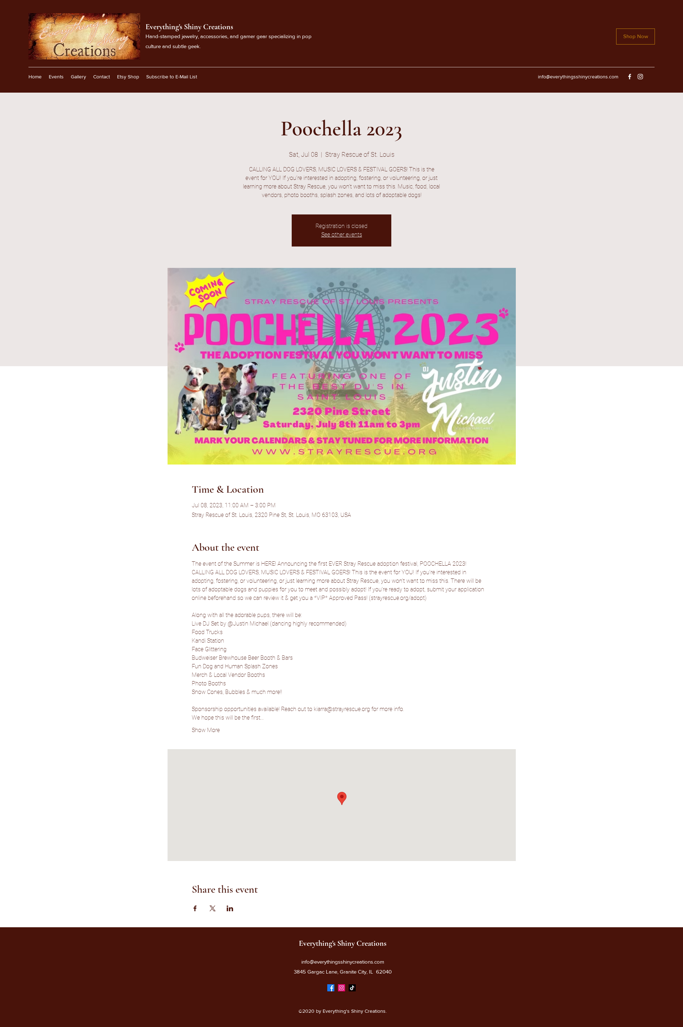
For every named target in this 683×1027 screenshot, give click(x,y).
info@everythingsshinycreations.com (578, 76)
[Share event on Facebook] (195, 908)
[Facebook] (629, 76)
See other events (341, 234)
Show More (206, 730)
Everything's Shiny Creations (189, 26)
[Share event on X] (212, 908)
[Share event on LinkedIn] (230, 908)
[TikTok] (352, 987)
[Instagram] (640, 76)
